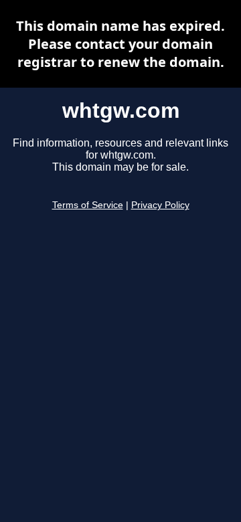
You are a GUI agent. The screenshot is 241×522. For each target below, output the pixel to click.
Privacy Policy (160, 205)
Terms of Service (87, 205)
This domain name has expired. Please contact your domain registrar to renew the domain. (120, 44)
